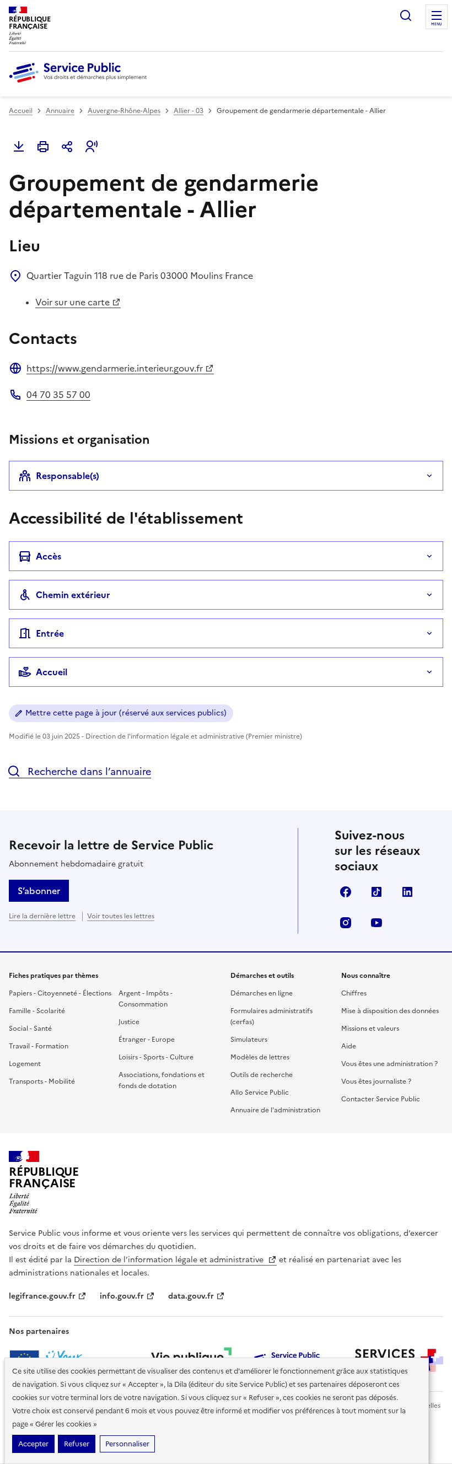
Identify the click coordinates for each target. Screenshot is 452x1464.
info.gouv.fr (122, 1296)
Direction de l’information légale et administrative (170, 1260)
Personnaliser (127, 1444)
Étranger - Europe (147, 1040)
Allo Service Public (259, 1092)
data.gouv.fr (191, 1296)
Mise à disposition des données (390, 1011)
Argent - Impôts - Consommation (146, 998)
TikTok (376, 892)
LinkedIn (407, 892)
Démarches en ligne (261, 993)
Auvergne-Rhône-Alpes (124, 111)
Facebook (346, 892)
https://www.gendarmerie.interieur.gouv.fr (114, 368)
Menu (436, 24)
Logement (25, 1064)
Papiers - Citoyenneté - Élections (60, 993)
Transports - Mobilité (42, 1081)
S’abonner (39, 890)
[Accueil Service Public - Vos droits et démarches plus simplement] (80, 83)
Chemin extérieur (73, 594)
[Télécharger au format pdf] (19, 147)
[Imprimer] (43, 147)
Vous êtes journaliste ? (376, 1081)
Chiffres (354, 993)
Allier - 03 (188, 111)
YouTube (376, 923)
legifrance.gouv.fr (42, 1296)
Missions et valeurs (370, 1029)
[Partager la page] (67, 147)
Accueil (21, 111)
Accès (48, 556)
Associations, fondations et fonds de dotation (162, 1080)
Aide (348, 1046)
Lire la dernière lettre (42, 916)
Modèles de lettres (259, 1057)
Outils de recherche (261, 1075)
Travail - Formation (38, 1046)
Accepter (33, 1444)
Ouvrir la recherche (406, 15)
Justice (129, 1022)
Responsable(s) (67, 475)
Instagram (346, 923)
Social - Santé (30, 1029)
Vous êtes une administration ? (389, 1064)
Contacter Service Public (380, 1099)
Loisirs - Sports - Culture (156, 1057)
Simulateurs (248, 1040)
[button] (91, 147)
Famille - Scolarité (37, 1011)
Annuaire (60, 111)
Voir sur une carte (72, 302)
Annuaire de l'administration (275, 1110)
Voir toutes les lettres (120, 916)
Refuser (76, 1444)
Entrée (50, 633)
